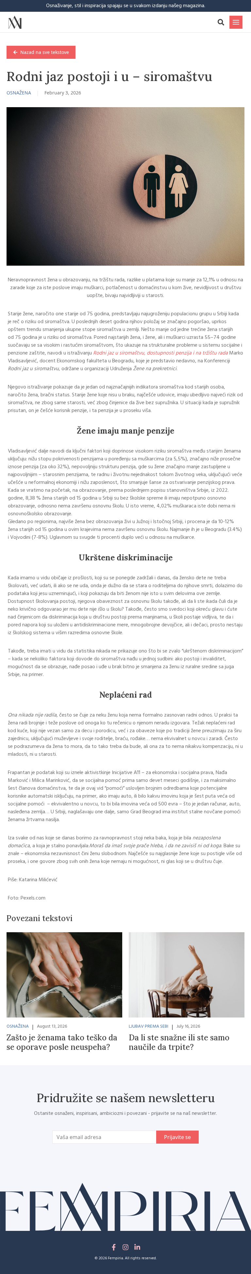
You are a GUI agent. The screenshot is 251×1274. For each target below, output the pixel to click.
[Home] (15, 22)
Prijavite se (177, 1137)
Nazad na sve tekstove (44, 52)
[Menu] (236, 22)
